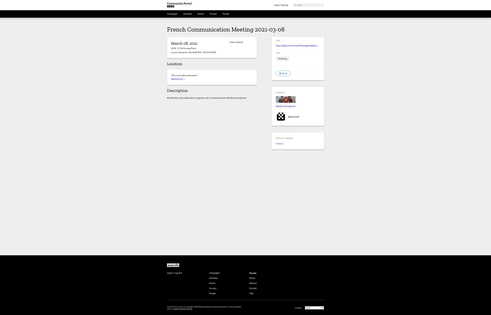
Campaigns (172, 13)
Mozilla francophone (285, 106)
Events (201, 13)
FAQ (251, 293)
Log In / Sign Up (281, 5)
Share (284, 73)
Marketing (282, 58)
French (279, 143)
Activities (187, 13)
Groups (213, 13)
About (252, 278)
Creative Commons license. (182, 309)
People (225, 13)
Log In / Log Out (174, 273)
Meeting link (177, 79)
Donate (253, 288)
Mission (253, 283)
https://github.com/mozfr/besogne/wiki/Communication (303, 45)
